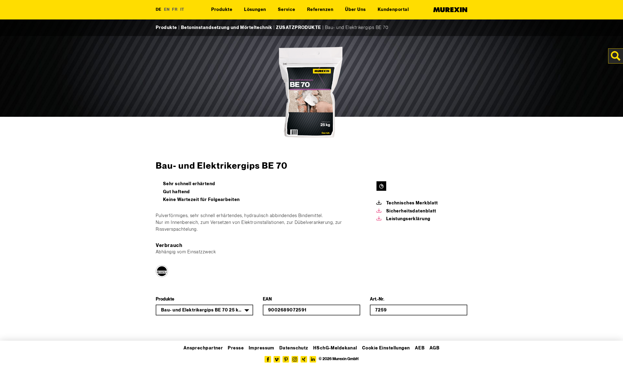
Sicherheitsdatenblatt (411, 211)
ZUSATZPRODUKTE (298, 27)
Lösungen (255, 9)
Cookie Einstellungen (386, 348)
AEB (420, 348)
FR (175, 10)
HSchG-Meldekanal (335, 348)
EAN (267, 299)
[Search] (615, 56)
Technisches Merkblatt (412, 203)
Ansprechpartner (203, 348)
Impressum (262, 348)
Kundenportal (393, 9)
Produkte (222, 9)
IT (182, 10)
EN (167, 10)
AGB (435, 348)
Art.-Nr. (377, 299)
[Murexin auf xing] (304, 359)
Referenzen (320, 9)
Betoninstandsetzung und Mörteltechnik (226, 27)
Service (286, 9)
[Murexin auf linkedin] (313, 359)
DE (159, 10)
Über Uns (355, 9)
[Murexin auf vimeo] (277, 359)
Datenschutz (293, 348)
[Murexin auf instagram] (295, 359)
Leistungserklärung (408, 219)
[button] (10, 354)
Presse (236, 348)
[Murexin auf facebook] (268, 359)
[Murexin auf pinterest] (286, 359)
